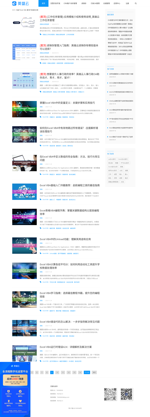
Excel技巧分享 (113, 167)
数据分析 (65, 199)
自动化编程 (72, 174)
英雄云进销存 (51, 63)
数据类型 (65, 117)
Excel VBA (45, 117)
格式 (126, 178)
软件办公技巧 (112, 170)
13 (74, 372)
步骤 (115, 178)
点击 (122, 182)
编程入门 (52, 199)
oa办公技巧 (112, 159)
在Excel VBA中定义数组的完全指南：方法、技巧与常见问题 (70, 158)
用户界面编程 (62, 253)
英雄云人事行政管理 (59, 92)
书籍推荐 (58, 199)
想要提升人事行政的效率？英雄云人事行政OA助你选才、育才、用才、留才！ (69, 75)
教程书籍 (58, 311)
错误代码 (52, 336)
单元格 (110, 163)
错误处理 (52, 146)
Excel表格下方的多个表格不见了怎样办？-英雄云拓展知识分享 (121, 137)
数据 (116, 163)
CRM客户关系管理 (70, 3)
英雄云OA (81, 92)
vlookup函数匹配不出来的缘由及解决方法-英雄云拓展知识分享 (121, 101)
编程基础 (58, 117)
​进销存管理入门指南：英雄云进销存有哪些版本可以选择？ (69, 47)
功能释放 (69, 253)
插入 (126, 174)
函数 (126, 170)
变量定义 (52, 117)
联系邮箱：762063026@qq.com (59, 397)
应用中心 (117, 3)
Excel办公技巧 (123, 159)
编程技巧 (58, 146)
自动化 (64, 146)
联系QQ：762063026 (56, 390)
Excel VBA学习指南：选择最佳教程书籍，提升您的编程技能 (70, 294)
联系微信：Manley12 (56, 394)
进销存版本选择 (69, 63)
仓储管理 (106, 3)
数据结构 (58, 228)
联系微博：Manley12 (56, 401)
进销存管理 (60, 63)
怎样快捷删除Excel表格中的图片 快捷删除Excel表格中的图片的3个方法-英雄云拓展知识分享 (121, 74)
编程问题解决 (63, 361)
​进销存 (44, 63)
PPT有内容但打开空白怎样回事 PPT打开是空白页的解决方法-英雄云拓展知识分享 (121, 119)
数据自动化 (65, 311)
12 (68, 372)
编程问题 (65, 336)
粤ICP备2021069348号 (75, 408)
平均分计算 (53, 282)
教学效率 (76, 282)
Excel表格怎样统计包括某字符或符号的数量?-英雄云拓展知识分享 (121, 128)
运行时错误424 (54, 361)
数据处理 (65, 174)
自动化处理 (69, 282)
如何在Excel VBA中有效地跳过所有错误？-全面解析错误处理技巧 (69, 129)
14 (80, 372)
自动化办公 (72, 199)
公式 (121, 170)
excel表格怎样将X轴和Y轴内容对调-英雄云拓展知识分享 (120, 110)
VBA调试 (71, 361)
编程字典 (52, 228)
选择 (120, 178)
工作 (109, 174)
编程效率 (73, 228)
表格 (41, 107)
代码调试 (71, 336)
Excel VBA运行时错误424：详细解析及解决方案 (66, 347)
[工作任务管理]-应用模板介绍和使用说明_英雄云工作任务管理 (69, 18)
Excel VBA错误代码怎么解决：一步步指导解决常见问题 (70, 321)
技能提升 (73, 311)
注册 (127, 3)
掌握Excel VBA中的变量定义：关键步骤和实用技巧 (67, 102)
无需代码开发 (55, 3)
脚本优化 (70, 146)
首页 (43, 3)
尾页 (94, 372)
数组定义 (52, 174)
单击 (109, 178)
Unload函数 (53, 253)
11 (63, 372)
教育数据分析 (61, 282)
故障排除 (58, 336)
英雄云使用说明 (60, 34)
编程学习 (52, 311)
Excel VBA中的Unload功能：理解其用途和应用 (65, 239)
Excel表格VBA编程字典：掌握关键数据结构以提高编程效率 (69, 212)
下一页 (87, 372)
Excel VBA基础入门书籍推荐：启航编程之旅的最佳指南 (70, 185)
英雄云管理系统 (113, 182)
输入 (120, 174)
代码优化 (71, 117)
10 (57, 372)
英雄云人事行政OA (71, 92)
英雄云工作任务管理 (49, 34)
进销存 (83, 3)
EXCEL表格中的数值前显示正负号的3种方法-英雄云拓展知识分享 (121, 83)
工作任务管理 (70, 34)
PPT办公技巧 (125, 163)
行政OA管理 (95, 3)
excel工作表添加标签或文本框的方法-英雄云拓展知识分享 (121, 92)
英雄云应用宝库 (44, 24)
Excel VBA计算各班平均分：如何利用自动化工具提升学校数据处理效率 (70, 266)
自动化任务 (65, 228)
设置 (115, 174)
